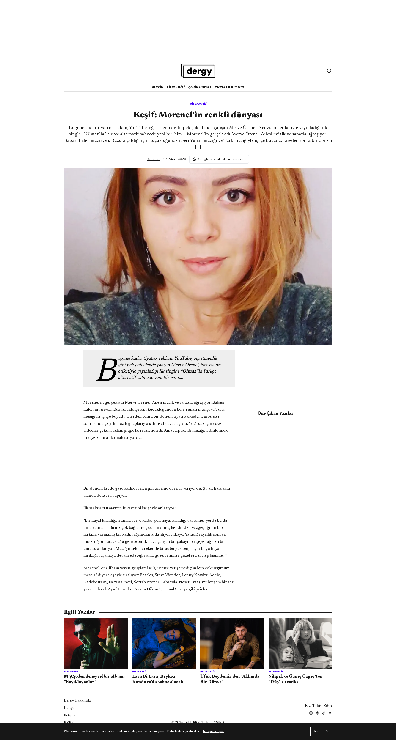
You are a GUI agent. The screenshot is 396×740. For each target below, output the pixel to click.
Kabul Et (321, 731)
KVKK (69, 722)
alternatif (198, 103)
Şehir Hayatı (199, 86)
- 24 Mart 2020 (166, 159)
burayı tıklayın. (213, 731)
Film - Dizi (176, 86)
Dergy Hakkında (77, 700)
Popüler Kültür (229, 86)
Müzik (157, 86)
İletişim (69, 715)
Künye (69, 708)
